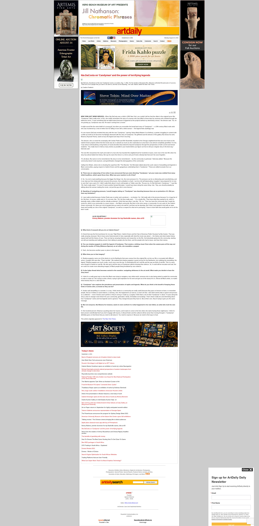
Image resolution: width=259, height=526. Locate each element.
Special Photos (119, 472)
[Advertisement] (154, 364)
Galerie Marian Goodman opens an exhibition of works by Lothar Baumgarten (106, 366)
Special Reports (128, 472)
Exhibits (117, 470)
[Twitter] (111, 38)
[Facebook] (108, 38)
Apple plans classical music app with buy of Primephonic (100, 422)
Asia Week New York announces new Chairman (97, 360)
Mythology (129, 474)
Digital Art (132, 470)
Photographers (123, 41)
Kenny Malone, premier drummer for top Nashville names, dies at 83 (118, 218)
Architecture (139, 470)
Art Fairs (150, 472)
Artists (99, 41)
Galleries (105, 41)
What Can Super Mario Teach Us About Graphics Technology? (101, 460)
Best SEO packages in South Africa (93, 442)
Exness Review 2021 (88, 448)
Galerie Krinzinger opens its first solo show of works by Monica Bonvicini (105, 396)
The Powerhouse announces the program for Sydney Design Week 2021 (105, 413)
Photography (146, 470)
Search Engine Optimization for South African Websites (99, 454)
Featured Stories (137, 472)
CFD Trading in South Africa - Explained (94, 445)
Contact (162, 41)
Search (155, 41)
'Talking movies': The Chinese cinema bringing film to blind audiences (104, 419)
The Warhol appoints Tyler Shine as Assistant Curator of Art (100, 381)
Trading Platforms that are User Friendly (94, 457)
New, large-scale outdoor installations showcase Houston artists (102, 390)
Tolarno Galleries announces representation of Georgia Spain (101, 410)
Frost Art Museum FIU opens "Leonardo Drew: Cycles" (99, 384)
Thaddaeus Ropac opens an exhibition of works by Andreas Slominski (104, 387)
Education (123, 474)
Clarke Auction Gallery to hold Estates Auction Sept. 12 (99, 400)
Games (132, 41)
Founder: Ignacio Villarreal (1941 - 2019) (129, 497)
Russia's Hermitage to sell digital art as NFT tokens (98, 363)
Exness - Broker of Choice (90, 451)
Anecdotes (112, 474)
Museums (113, 41)
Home (84, 41)
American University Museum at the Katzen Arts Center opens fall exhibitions (106, 416)
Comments (148, 41)
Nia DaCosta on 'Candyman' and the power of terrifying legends (102, 428)
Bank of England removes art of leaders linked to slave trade (101, 357)
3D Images (135, 474)
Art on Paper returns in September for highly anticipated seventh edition (104, 407)
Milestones (126, 470)
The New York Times (109, 319)
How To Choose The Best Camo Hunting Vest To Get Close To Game (104, 439)
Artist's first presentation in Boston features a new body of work (102, 393)
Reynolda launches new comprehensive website (97, 374)
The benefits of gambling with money (93, 436)
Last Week (91, 41)
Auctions (145, 472)
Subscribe (139, 41)
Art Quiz (117, 474)
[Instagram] (114, 38)
